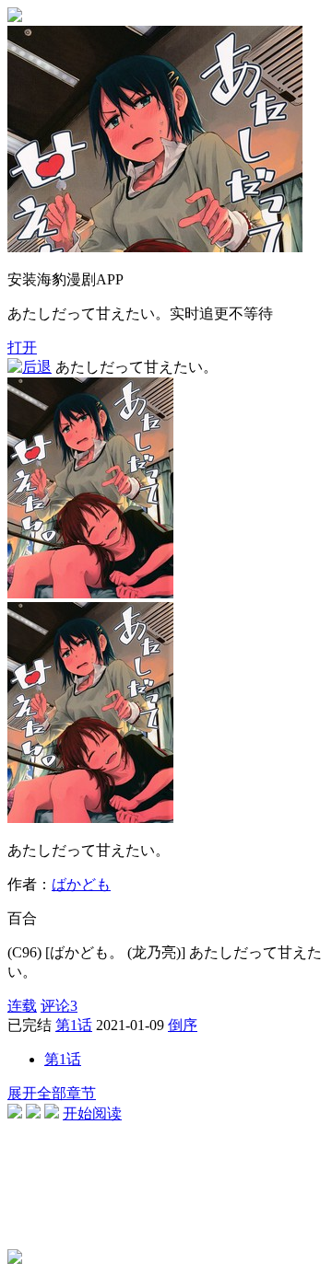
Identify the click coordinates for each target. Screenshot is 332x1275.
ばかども (81, 884)
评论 (59, 1006)
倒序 (182, 1025)
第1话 (73, 1025)
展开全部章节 (51, 1093)
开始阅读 (92, 1113)
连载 (22, 1006)
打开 (22, 347)
